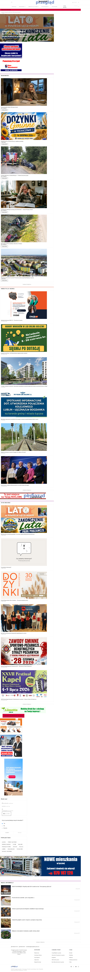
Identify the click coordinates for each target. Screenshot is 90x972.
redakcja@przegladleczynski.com (33, 946)
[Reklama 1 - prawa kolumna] (13, 725)
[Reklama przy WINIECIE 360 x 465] (13, 57)
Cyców (14, 844)
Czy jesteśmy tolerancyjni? (14, 36)
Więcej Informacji (37, 962)
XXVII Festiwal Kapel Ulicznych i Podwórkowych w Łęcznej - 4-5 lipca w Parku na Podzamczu (18, 699)
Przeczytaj (4, 38)
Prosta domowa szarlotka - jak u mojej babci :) (23, 897)
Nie (4, 825)
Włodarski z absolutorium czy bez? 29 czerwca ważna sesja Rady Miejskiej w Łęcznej (17, 277)
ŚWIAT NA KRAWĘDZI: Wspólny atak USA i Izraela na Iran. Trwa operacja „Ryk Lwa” (31, 886)
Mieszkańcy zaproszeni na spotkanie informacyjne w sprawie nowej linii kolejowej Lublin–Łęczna (19, 419)
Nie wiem (5, 828)
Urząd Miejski (11, 849)
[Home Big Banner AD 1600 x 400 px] (40, 866)
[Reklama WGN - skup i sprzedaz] (13, 746)
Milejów (20, 844)
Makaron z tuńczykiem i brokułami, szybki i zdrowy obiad (25, 931)
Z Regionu (3, 142)
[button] (74, 2)
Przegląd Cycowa (6, 846)
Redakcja (71, 955)
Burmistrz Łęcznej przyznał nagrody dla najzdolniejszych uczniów (13, 633)
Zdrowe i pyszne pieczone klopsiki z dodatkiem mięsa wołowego (28, 908)
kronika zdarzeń (6, 844)
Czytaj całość (4, 109)
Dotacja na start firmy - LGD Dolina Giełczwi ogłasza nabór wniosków (14, 353)
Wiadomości (22, 6)
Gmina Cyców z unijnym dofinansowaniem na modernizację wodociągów (15, 485)
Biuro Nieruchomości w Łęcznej (58, 962)
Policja (21, 846)
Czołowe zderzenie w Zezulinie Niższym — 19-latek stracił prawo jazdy (14, 175)
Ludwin (3, 849)
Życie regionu (45, 6)
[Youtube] (76, 966)
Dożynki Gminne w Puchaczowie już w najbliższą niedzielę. (12, 141)
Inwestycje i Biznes (33, 6)
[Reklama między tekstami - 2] (27, 710)
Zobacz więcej (27, 284)
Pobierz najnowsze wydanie (13, 715)
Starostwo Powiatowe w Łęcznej (58, 955)
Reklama (71, 957)
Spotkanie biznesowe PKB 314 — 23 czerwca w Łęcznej (11, 320)
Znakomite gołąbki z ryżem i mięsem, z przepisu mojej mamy (27, 919)
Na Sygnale (4, 108)
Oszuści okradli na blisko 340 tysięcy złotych (10, 12)
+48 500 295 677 (22, 946)
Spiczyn (15, 846)
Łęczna (4, 842)
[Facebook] (71, 966)
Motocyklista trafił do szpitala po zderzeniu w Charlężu (11, 243)
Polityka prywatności (73, 959)
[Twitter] (73, 966)
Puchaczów (20, 849)
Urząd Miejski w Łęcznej (56, 952)
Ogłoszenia (54, 6)
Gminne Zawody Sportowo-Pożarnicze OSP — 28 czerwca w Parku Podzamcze (16, 666)
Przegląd (14, 6)
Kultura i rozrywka (7, 851)
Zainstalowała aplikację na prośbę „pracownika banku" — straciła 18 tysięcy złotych (17, 209)
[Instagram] (78, 966)
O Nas (70, 962)
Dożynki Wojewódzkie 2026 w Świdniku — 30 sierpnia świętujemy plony (14, 600)
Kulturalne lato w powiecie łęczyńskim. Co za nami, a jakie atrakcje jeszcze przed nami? (18, 534)
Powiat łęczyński (12, 842)
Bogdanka (54, 957)
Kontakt (70, 952)
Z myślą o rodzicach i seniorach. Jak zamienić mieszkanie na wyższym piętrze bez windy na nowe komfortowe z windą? (24, 386)
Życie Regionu (37, 957)
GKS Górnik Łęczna (55, 959)
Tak (4, 823)
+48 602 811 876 (15, 946)
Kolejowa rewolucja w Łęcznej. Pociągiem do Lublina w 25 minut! (13, 452)
